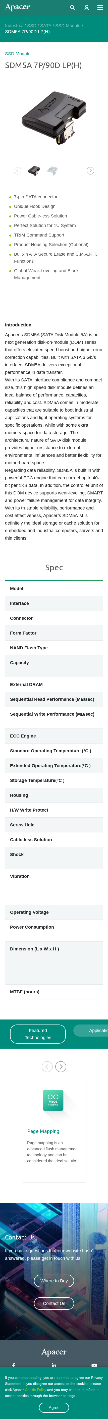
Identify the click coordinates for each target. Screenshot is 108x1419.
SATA (45, 25)
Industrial (14, 25)
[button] (90, 171)
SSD (31, 25)
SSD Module (68, 25)
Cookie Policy (35, 1390)
